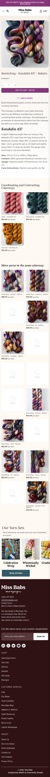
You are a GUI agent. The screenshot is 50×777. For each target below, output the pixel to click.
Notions (4, 667)
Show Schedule (7, 701)
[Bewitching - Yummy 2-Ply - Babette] (37, 492)
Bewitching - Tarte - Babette (10, 444)
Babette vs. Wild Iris (9, 710)
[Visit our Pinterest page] (24, 646)
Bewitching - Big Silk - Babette (11, 294)
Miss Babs (29, 770)
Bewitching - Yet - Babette (10, 475)
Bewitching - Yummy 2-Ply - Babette (35, 506)
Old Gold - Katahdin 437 (9, 248)
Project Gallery (7, 718)
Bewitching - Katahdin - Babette (12, 356)
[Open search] (7, 11)
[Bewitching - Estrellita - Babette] (37, 281)
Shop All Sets (15, 573)
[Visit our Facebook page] (3, 646)
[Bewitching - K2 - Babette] (37, 312)
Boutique (5, 680)
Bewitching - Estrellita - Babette (37, 294)
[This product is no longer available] (12, 312)
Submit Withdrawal (9, 727)
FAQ (3, 692)
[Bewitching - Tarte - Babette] (12, 430)
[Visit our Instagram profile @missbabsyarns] (8, 646)
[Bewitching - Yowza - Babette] (37, 461)
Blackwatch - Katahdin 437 (35, 217)
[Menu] (3, 11)
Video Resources (8, 714)
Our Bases (5, 697)
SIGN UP (41, 636)
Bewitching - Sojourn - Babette (36, 413)
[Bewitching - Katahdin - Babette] (12, 343)
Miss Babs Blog (7, 705)
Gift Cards (5, 676)
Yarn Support (6, 757)
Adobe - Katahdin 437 (8, 217)
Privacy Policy (7, 761)
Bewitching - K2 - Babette (34, 325)
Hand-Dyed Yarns (8, 658)
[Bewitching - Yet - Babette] (12, 461)
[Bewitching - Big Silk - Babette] (12, 281)
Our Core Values (7, 744)
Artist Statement (8, 748)
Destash (4, 671)
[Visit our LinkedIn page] (18, 646)
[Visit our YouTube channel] (13, 646)
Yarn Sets (5, 663)
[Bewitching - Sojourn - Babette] (37, 399)
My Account (6, 723)
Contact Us (5, 753)
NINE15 (22, 773)
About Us (5, 739)
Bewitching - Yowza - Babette (36, 475)
